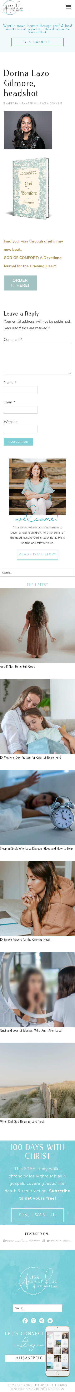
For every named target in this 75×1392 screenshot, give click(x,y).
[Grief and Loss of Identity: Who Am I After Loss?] (37, 1025)
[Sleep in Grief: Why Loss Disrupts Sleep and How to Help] (37, 843)
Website (11, 421)
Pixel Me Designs (52, 1389)
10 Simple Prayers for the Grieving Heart (25, 939)
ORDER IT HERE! (20, 283)
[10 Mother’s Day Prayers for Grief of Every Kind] (37, 752)
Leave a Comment (50, 103)
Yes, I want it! (38, 42)
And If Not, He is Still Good (17, 666)
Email (9, 402)
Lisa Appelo (12, 3)
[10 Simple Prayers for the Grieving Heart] (37, 934)
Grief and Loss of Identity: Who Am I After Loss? (31, 1030)
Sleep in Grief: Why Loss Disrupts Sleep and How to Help (36, 848)
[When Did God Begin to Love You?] (37, 1116)
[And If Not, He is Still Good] (37, 661)
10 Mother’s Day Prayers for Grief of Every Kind (30, 757)
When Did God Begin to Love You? (22, 1121)
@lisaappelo (29, 1358)
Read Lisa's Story (37, 554)
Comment (13, 339)
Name (10, 382)
